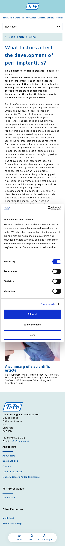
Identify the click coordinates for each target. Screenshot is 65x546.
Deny (32, 335)
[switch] (56, 271)
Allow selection (32, 324)
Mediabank (8, 518)
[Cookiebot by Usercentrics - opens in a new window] (47, 208)
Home (6, 18)
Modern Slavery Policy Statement (21, 476)
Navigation (11, 26)
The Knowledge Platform (34, 18)
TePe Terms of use (13, 471)
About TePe (9, 455)
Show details (48, 304)
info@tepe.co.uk (20, 441)
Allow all (32, 314)
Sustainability (10, 460)
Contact (7, 466)
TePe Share (15, 18)
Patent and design (12, 523)
